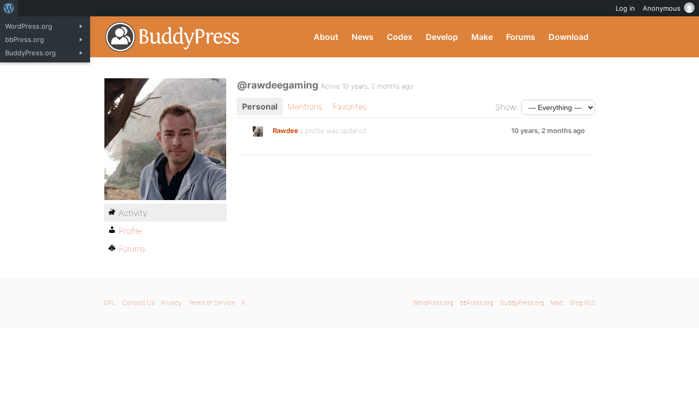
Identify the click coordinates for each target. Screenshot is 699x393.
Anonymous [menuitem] (662, 8)
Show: (506, 107)
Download (568, 37)
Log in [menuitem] (625, 8)
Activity (133, 213)
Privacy (171, 303)
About (326, 37)
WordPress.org (433, 303)
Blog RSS (582, 303)
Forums (520, 37)
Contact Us (138, 303)
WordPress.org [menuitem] (28, 26)
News (363, 37)
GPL (110, 303)
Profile (130, 231)
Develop (442, 37)
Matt (557, 303)
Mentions (305, 106)
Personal (259, 106)
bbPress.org (476, 303)
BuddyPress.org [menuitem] (30, 53)
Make (482, 37)
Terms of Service (211, 303)
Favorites (350, 106)
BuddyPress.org (173, 36)
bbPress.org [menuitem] (24, 39)
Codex (399, 37)
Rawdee (285, 130)
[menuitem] (9, 8)
